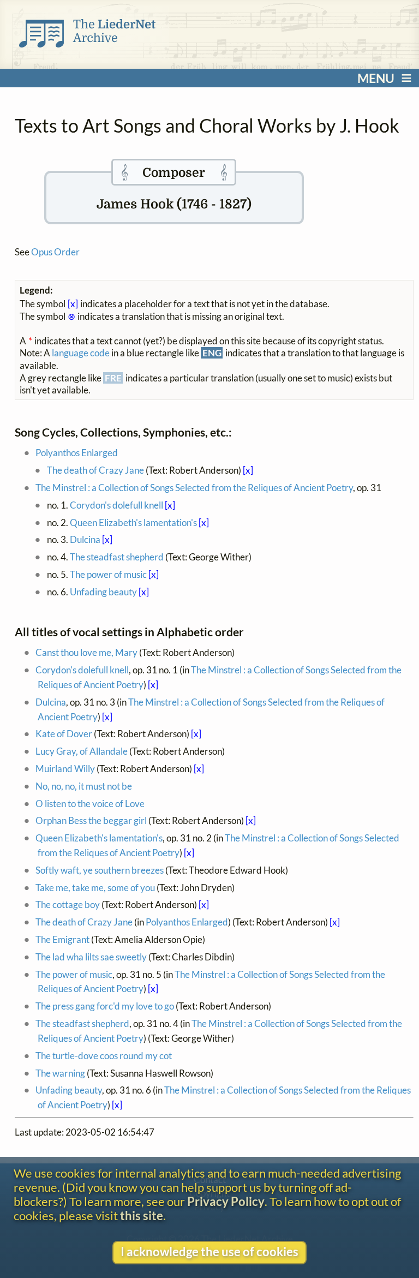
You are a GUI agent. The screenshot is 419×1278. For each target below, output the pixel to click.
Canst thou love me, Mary (86, 652)
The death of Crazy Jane (95, 470)
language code (81, 353)
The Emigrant (62, 939)
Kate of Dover (63, 733)
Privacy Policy (226, 1202)
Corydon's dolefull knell (116, 505)
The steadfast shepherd (117, 557)
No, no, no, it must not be (83, 786)
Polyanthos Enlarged (76, 452)
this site (141, 1216)
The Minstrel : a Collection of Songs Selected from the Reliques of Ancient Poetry (194, 487)
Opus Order (55, 252)
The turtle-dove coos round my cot (103, 1055)
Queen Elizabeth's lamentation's (133, 522)
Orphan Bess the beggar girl (91, 820)
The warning (60, 1073)
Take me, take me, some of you (95, 887)
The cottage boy (67, 904)
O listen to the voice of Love (90, 803)
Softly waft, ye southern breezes (99, 870)
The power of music (108, 574)
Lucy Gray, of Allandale (81, 751)
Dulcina (85, 539)
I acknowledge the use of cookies (209, 1252)
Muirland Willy (65, 768)
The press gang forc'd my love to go (104, 1006)
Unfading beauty (103, 592)
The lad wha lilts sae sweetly (91, 957)
